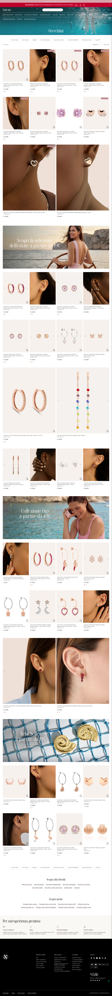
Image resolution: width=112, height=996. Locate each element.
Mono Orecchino (27, 884)
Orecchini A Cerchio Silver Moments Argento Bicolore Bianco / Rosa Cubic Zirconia (40, 483)
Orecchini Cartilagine (69, 884)
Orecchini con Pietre (84, 884)
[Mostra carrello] (108, 10)
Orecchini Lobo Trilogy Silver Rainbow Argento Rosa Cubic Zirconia (74, 706)
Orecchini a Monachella (53, 884)
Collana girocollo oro (27, 907)
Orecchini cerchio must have (53, 887)
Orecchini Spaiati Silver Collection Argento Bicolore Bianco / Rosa (66, 483)
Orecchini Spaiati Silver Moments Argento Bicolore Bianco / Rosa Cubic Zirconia (94, 307)
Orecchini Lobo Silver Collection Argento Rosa (94, 848)
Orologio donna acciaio (30, 904)
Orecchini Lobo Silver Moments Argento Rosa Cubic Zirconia (94, 132)
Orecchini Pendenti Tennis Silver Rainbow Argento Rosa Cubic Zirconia (13, 483)
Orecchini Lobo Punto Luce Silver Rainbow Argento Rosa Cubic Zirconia (40, 84)
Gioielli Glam (68, 887)
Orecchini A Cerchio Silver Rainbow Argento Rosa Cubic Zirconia (13, 84)
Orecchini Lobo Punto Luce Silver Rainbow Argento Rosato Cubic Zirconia (40, 132)
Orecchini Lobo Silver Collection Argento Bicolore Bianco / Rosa (74, 212)
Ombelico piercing (83, 904)
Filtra (105, 44)
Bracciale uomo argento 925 (67, 904)
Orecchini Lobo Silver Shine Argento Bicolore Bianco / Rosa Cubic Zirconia (14, 578)
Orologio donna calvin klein (47, 904)
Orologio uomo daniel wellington (46, 907)
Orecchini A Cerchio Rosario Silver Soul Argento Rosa (67, 578)
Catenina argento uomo (84, 907)
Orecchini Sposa (39, 884)
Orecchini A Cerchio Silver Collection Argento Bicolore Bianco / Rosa (67, 355)
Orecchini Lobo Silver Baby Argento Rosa (14, 800)
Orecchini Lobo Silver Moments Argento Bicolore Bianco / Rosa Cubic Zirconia (24, 212)
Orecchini (19, 19)
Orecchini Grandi (37, 887)
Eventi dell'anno (76, 965)
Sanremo (77, 887)
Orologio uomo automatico (66, 907)
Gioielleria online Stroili (9, 19)
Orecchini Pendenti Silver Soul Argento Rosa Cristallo (71, 435)
